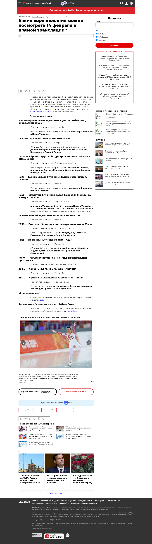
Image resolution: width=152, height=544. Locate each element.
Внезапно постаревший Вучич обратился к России (116, 151)
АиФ (20, 85)
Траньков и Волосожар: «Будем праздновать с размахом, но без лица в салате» (40, 436)
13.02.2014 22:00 (24, 17)
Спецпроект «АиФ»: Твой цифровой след (76, 10)
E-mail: (98, 21)
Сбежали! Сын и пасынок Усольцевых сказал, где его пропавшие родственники (119, 116)
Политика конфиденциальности (42, 528)
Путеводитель (51, 503)
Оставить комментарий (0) (76, 392)
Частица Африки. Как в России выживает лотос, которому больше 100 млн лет (119, 131)
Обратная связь (37, 503)
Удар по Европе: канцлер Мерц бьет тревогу (118, 159)
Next (88, 342)
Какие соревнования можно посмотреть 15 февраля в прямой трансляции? (78, 436)
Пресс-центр (99, 501)
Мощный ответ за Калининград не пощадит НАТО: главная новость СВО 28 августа (114, 77)
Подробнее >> (74, 311)
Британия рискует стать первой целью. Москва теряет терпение (117, 175)
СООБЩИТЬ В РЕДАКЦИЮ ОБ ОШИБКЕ (84, 503)
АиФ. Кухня (102, 40)
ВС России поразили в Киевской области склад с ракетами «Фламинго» (114, 96)
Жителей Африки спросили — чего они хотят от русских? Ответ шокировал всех (114, 68)
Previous (23, 342)
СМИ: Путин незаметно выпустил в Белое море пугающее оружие (118, 183)
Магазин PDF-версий (114, 501)
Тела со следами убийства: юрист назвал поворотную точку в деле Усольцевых (114, 58)
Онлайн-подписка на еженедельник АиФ (76, 501)
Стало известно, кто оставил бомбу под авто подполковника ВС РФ (118, 144)
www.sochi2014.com (40, 112)
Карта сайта (64, 503)
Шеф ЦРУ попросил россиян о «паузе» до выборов (116, 167)
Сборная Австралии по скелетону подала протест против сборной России (79, 429)
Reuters (23, 382)
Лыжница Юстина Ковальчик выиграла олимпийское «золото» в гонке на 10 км (41, 429)
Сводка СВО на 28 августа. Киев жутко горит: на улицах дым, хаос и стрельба (114, 87)
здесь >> (42, 300)
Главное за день (104, 31)
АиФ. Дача (102, 34)
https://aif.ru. (38, 525)
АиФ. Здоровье (103, 37)
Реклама (35, 501)
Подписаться (114, 45)
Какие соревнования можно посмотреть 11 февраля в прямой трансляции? (41, 444)
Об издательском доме (50, 501)
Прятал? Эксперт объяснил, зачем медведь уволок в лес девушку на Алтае (118, 123)
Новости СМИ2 (56, 493)
